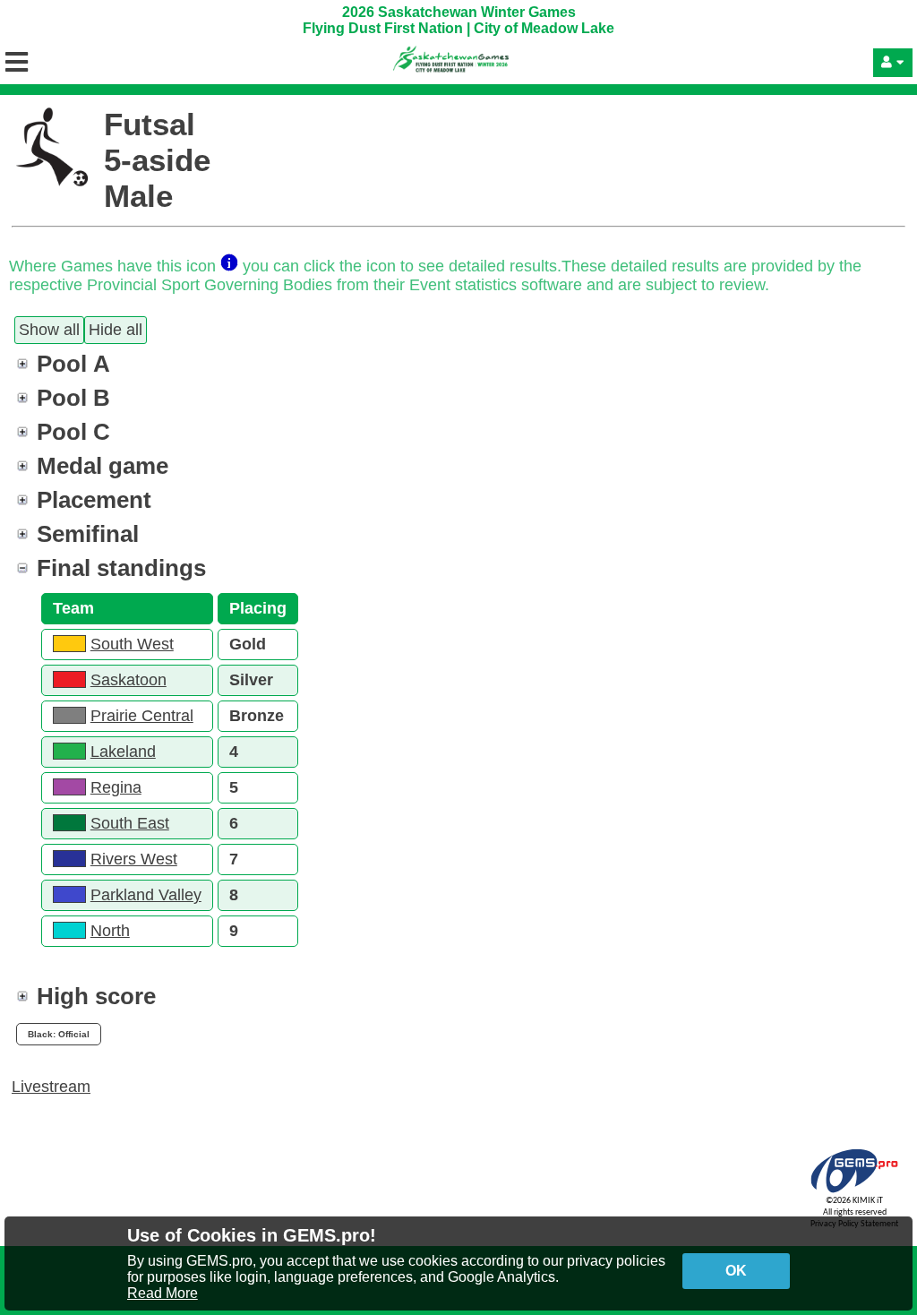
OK (736, 1270)
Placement (94, 499)
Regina (115, 787)
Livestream (51, 1087)
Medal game (102, 465)
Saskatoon (128, 680)
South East (129, 823)
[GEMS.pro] (854, 1193)
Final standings (121, 567)
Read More (162, 1293)
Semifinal (88, 533)
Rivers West (133, 859)
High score (96, 996)
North (110, 931)
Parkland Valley (145, 895)
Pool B (73, 397)
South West (132, 644)
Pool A (73, 363)
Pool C (73, 431)
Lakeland (123, 752)
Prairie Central (141, 716)
